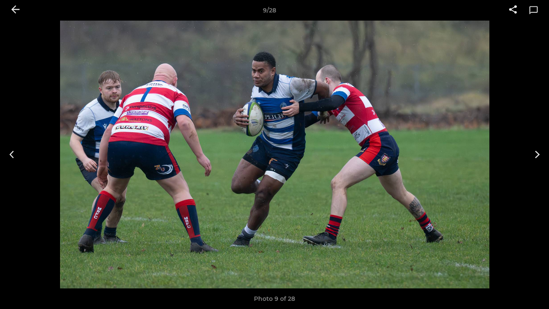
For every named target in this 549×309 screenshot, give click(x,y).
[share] (513, 10)
